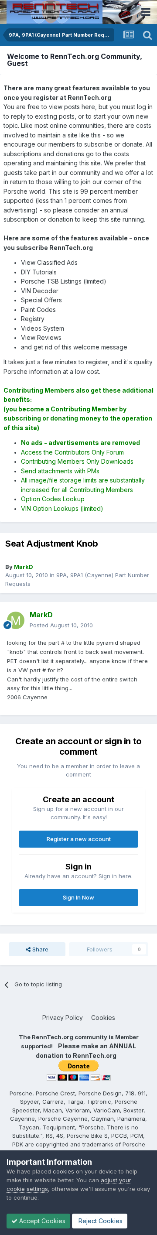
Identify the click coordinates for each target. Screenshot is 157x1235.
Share (39, 949)
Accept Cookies (41, 1221)
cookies (63, 1171)
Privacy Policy (62, 1017)
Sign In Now (78, 897)
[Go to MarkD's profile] (15, 620)
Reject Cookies (100, 1221)
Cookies (103, 1017)
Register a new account (79, 838)
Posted (61, 625)
